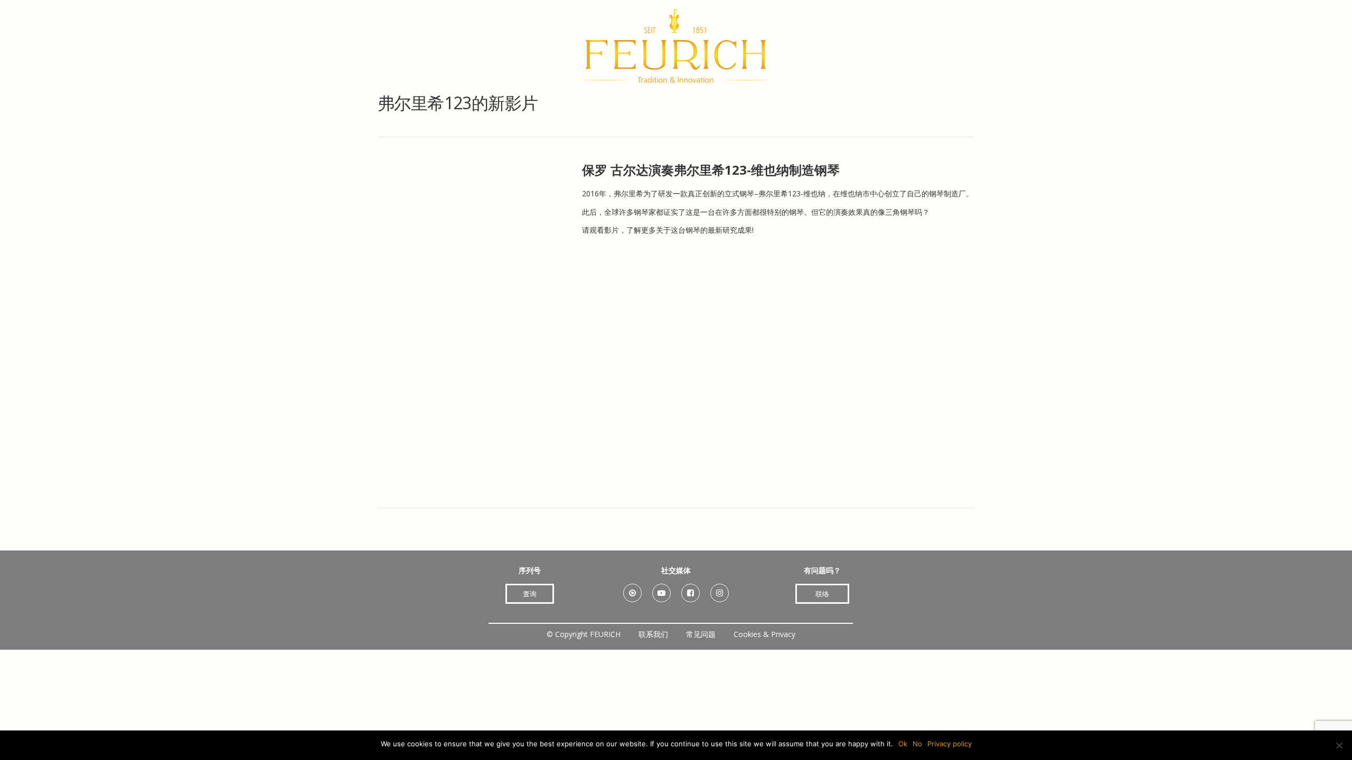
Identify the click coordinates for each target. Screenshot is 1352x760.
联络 (822, 593)
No (917, 743)
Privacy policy (949, 743)
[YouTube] (661, 589)
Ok (902, 743)
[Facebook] (690, 589)
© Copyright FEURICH (584, 634)
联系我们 (653, 634)
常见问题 (701, 634)
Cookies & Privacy (764, 634)
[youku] (632, 589)
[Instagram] (719, 589)
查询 (530, 593)
